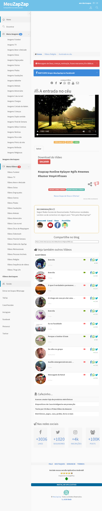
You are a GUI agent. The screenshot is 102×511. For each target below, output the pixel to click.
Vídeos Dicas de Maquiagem (18, 228)
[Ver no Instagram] (69, 83)
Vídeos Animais (13, 213)
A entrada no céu (65, 54)
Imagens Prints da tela (16, 142)
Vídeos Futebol (13, 172)
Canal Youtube (8, 305)
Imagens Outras (13, 65)
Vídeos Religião (13, 259)
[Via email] (77, 83)
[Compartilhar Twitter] (61, 83)
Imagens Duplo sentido (16, 116)
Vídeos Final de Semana (16, 239)
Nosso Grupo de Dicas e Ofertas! (66, 196)
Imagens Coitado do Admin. (17, 106)
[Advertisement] (66, 31)
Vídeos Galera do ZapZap (17, 244)
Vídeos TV (11, 177)
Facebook (6, 319)
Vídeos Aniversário (14, 218)
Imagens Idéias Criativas (16, 127)
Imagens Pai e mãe (14, 137)
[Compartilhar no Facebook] (56, 83)
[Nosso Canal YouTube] (73, 83)
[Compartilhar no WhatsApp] (65, 83)
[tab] (38, 148)
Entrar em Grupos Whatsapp (13, 291)
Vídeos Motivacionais (15, 249)
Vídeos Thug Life (14, 270)
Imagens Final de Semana (17, 122)
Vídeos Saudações (14, 208)
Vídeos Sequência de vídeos (18, 264)
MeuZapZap (57, 497)
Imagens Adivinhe (14, 80)
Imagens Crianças (14, 111)
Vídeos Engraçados (14, 192)
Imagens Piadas (13, 70)
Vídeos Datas (12, 187)
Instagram (6, 312)
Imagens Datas (13, 55)
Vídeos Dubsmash (14, 234)
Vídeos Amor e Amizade (16, 182)
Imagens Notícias (14, 132)
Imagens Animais (13, 86)
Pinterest (6, 326)
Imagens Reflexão (14, 147)
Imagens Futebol (14, 39)
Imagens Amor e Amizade (17, 50)
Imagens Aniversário (15, 91)
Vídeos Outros (13, 198)
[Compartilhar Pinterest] (52, 83)
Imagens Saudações (15, 75)
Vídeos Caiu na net (14, 223)
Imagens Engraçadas (15, 60)
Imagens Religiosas (14, 152)
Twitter (5, 333)
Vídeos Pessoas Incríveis (16, 254)
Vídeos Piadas (12, 203)
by (67, 499)
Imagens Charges (14, 101)
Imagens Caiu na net (15, 96)
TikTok (5, 298)
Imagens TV (12, 45)
